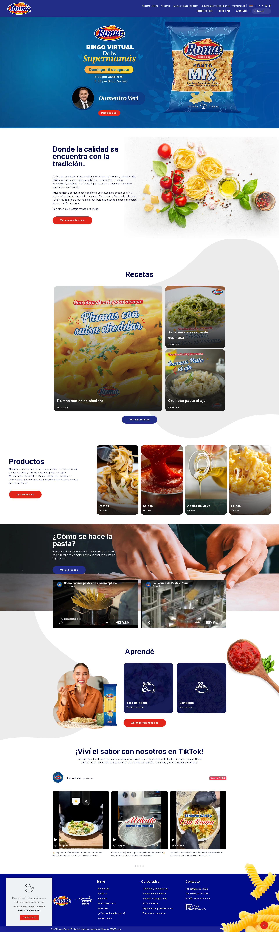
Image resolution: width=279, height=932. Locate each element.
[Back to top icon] (264, 925)
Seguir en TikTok (218, 778)
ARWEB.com (115, 929)
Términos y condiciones (155, 888)
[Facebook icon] (259, 5)
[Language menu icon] (252, 5)
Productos (103, 888)
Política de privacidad (154, 893)
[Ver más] (117, 480)
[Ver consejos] (201, 683)
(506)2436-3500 (199, 889)
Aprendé (102, 898)
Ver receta (62, 407)
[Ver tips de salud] (148, 684)
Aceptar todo (29, 917)
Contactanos (238, 6)
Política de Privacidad (29, 910)
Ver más (103, 510)
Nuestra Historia (150, 6)
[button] (135, 866)
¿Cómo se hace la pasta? (185, 6)
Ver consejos (186, 707)
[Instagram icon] (266, 5)
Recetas (102, 893)
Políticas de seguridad (154, 898)
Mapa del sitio (150, 903)
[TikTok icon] (270, 5)
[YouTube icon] (263, 5)
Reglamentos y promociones (215, 6)
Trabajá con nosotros (153, 913)
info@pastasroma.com (198, 898)
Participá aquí (109, 112)
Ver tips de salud (135, 707)
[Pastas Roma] (19, 8)
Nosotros (165, 6)
